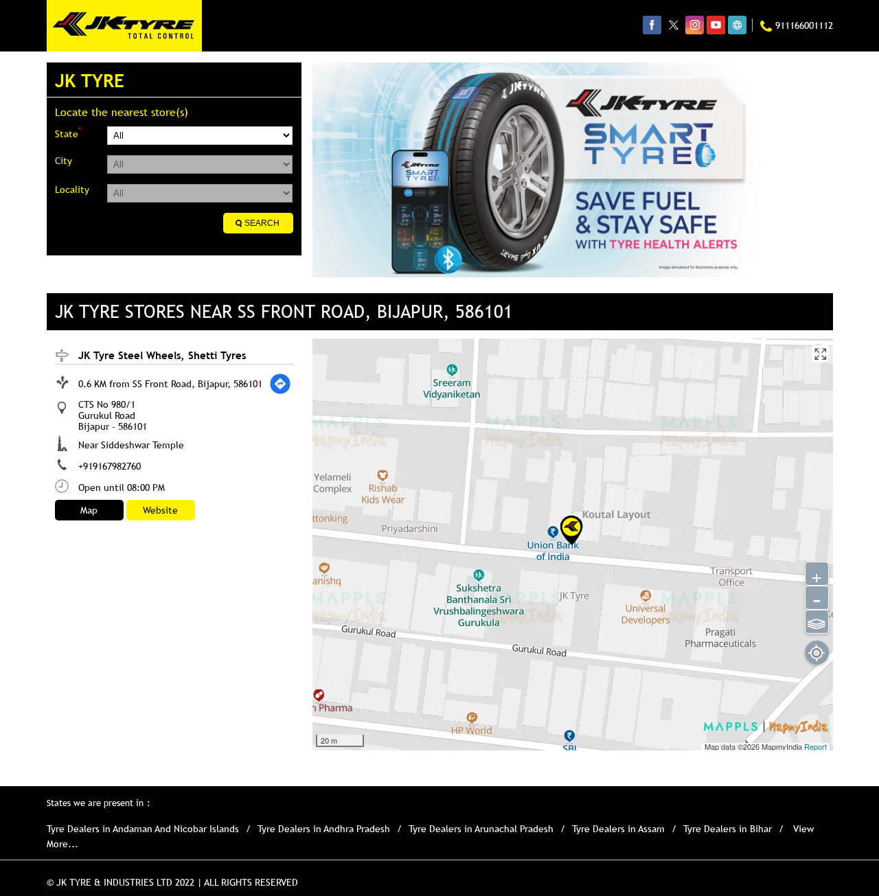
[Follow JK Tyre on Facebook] (652, 24)
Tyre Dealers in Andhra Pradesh (324, 828)
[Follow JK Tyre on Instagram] (694, 24)
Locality (72, 189)
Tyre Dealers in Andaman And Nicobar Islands (143, 828)
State (68, 132)
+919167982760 (109, 466)
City (63, 160)
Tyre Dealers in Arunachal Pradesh (481, 828)
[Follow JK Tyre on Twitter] (673, 24)
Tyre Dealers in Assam (618, 828)
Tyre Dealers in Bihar (727, 828)
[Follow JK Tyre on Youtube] (716, 24)
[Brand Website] (737, 24)
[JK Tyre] (124, 25)
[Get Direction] (280, 384)
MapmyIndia (783, 746)
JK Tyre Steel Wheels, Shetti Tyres (162, 355)
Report (815, 746)
